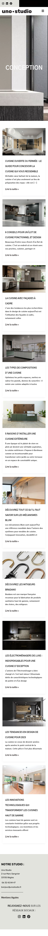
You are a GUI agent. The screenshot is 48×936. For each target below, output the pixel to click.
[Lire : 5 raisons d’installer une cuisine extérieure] (24, 414)
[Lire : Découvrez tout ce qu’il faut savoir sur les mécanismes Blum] (24, 490)
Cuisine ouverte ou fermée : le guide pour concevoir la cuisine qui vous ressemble (23, 166)
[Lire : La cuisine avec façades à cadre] (24, 279)
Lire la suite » (12, 188)
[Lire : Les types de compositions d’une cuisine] (24, 348)
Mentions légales (10, 898)
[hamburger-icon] (43, 11)
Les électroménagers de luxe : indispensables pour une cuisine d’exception (23, 661)
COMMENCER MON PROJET (34, 3)
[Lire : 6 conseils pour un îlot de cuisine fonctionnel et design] (24, 213)
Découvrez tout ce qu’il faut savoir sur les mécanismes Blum (22, 515)
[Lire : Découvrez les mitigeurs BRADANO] (24, 565)
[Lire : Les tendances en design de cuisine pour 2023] (24, 712)
